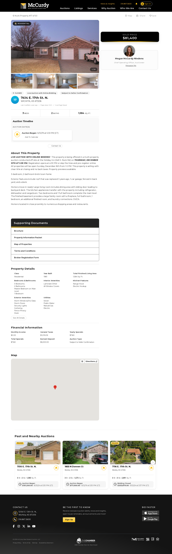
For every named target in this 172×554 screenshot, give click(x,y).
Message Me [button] (131, 66)
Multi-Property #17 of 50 (25, 16)
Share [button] (142, 16)
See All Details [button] (19, 318)
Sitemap (34, 543)
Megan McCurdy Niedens (129, 58)
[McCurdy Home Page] (34, 5)
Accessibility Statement (46, 543)
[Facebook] (13, 526)
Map (130, 16)
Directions (90, 361)
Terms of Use (26, 543)
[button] (55, 146)
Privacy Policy (17, 543)
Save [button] (153, 16)
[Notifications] (136, 4)
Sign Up (69, 519)
